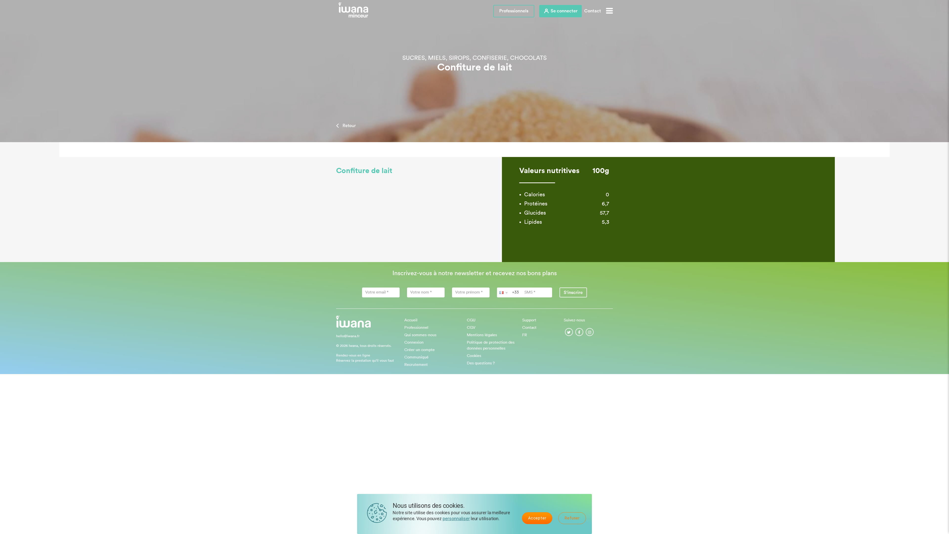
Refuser (572, 518)
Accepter (537, 518)
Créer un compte (419, 350)
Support (529, 320)
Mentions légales (482, 335)
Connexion (414, 342)
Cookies (474, 356)
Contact (592, 11)
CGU (471, 320)
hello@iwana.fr (348, 336)
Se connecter (564, 11)
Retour (348, 125)
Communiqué (416, 357)
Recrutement (416, 365)
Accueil (410, 320)
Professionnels (513, 11)
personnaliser (456, 518)
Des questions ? (481, 363)
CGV (471, 328)
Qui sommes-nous (420, 335)
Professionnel (416, 328)
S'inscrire (573, 292)
